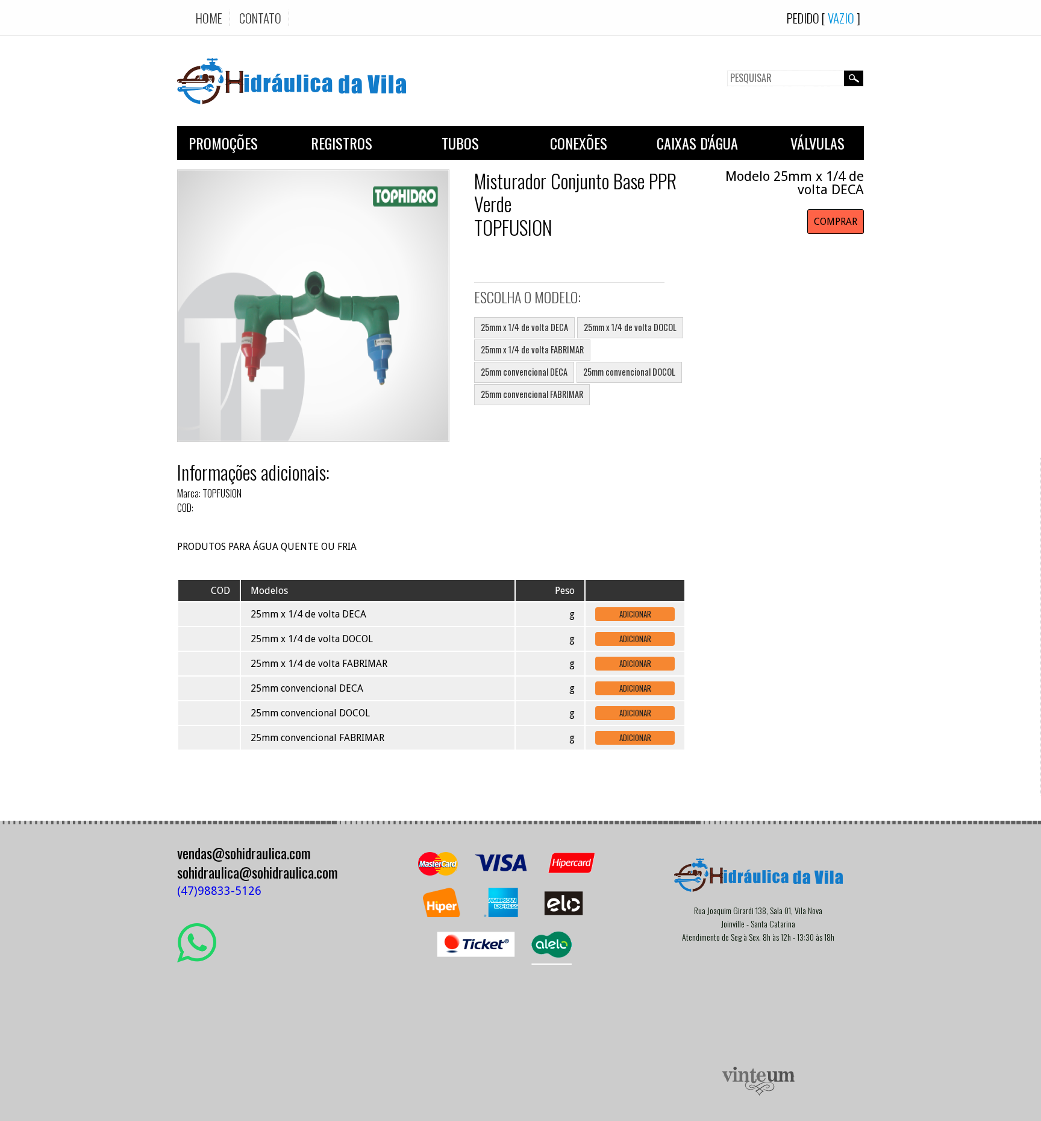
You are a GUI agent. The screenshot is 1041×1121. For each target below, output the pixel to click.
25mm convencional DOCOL (629, 371)
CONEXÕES (578, 143)
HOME (209, 17)
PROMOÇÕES (223, 143)
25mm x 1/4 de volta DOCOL (630, 327)
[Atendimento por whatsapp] (196, 957)
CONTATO (260, 17)
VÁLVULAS (817, 143)
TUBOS (460, 143)
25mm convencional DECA (524, 371)
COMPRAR (835, 221)
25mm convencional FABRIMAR (532, 394)
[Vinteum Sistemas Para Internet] (758, 1092)
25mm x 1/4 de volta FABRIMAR (532, 349)
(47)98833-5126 (219, 891)
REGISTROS (341, 143)
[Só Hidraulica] (291, 113)
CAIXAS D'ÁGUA (697, 143)
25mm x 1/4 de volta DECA (524, 327)
